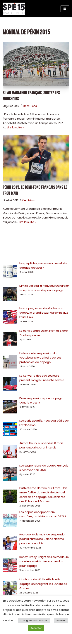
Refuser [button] (61, 620)
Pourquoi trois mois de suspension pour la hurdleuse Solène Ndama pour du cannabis (42, 538)
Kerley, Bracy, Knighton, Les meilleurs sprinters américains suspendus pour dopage (44, 561)
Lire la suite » (15, 127)
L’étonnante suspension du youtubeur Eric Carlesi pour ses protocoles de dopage (40, 357)
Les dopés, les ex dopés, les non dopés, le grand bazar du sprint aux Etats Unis (43, 312)
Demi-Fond (30, 106)
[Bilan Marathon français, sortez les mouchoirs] (36, 64)
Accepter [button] (36, 628)
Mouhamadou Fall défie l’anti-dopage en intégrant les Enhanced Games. (43, 583)
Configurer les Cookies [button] (33, 620)
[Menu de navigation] (65, 9)
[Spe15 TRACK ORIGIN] (14, 9)
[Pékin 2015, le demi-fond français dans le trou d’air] (36, 158)
